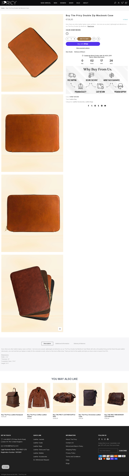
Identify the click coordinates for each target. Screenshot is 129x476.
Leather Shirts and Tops (41, 449)
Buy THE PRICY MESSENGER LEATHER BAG (114, 415)
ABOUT (85, 3)
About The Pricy (71, 439)
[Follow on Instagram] (105, 439)
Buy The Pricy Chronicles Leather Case (90, 415)
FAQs (67, 460)
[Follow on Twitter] (102, 439)
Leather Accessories (79, 102)
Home (2, 8)
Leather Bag (73, 99)
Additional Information (62, 343)
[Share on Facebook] (88, 106)
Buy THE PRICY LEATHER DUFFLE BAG (64, 415)
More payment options (83, 48)
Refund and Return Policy (74, 446)
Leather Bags (89, 102)
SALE (78, 3)
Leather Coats (38, 443)
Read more (91, 26)
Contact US (70, 443)
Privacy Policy (70, 453)
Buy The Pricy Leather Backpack (12, 415)
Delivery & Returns (79, 343)
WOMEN (63, 3)
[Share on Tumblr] (98, 106)
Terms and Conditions (73, 456)
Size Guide (69, 52)
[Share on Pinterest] (95, 106)
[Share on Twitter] (92, 106)
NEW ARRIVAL (46, 3)
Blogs (68, 463)
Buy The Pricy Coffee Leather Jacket (37, 415)
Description (47, 343)
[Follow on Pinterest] (108, 439)
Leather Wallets (38, 453)
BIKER (71, 3)
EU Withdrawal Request (41, 460)
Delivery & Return (79, 52)
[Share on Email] (105, 106)
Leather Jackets (38, 439)
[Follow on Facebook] (99, 439)
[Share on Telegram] (102, 106)
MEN (55, 3)
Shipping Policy (71, 449)
